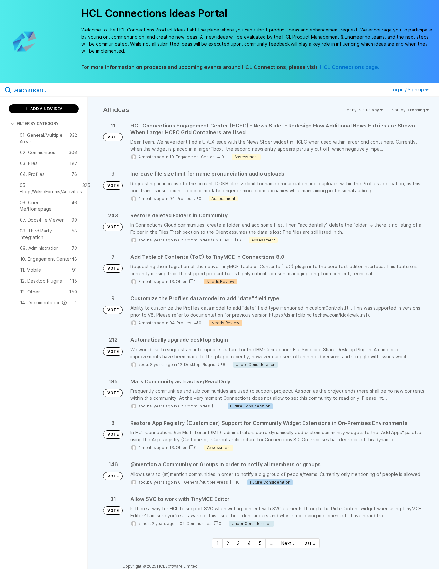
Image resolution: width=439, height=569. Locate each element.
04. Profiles (180, 198)
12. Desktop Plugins (196, 364)
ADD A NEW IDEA (46, 108)
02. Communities (194, 240)
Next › (288, 543)
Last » (309, 543)
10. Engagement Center (191, 156)
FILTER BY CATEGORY (37, 123)
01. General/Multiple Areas (203, 482)
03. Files (221, 240)
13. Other (178, 281)
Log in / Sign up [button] (408, 89)
